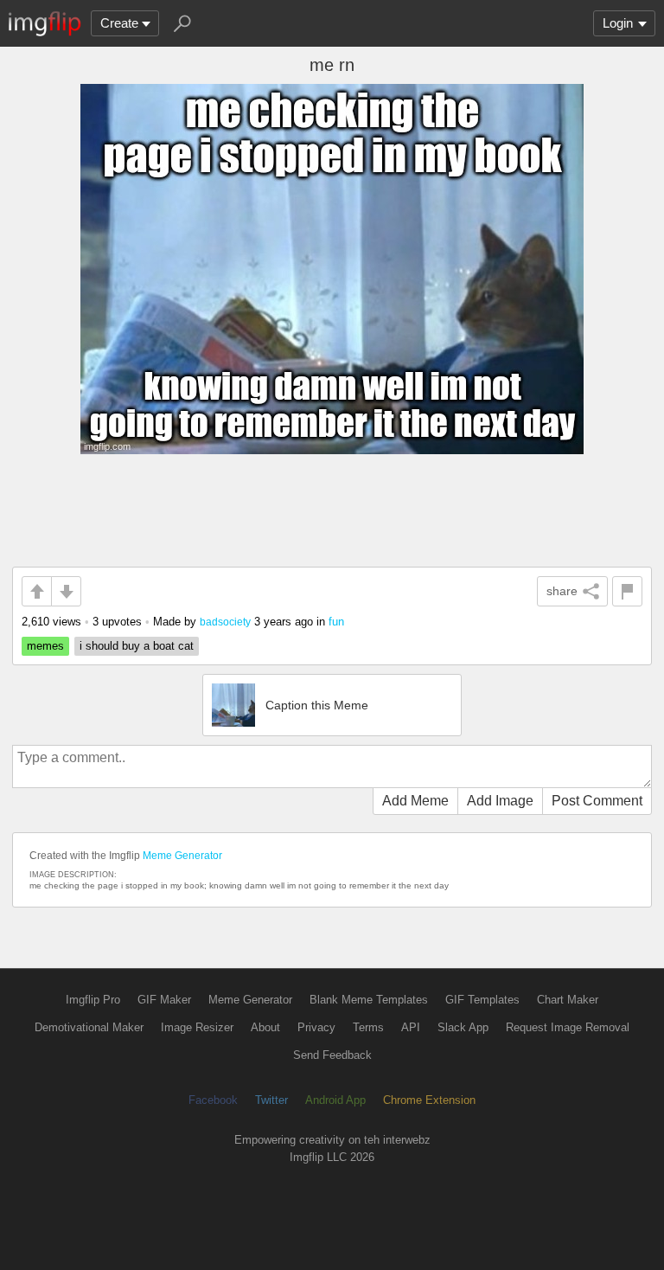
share (562, 591)
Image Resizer (197, 1027)
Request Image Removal (567, 1027)
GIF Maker (164, 999)
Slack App (462, 1027)
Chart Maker (567, 999)
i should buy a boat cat (137, 645)
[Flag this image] (627, 591)
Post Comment (597, 800)
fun (336, 621)
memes (45, 645)
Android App (335, 1100)
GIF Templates (482, 999)
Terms (368, 1027)
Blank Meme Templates (369, 999)
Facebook (213, 1100)
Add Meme (415, 800)
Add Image (500, 800)
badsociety (225, 621)
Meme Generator (182, 856)
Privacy (316, 1027)
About (265, 1027)
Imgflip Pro (93, 999)
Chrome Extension (429, 1100)
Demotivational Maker (89, 1027)
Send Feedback (332, 1055)
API (410, 1027)
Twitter (271, 1100)
